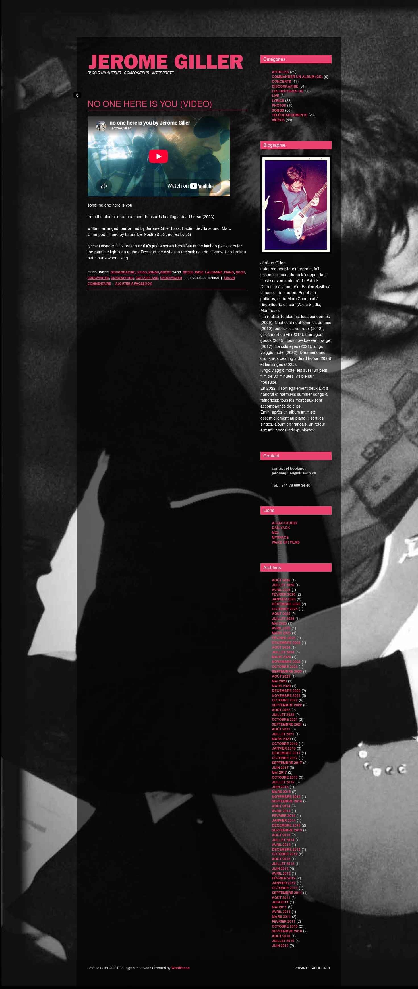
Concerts (281, 81)
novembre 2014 (286, 796)
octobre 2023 (285, 666)
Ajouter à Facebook (133, 283)
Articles (280, 71)
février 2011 (283, 921)
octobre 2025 (285, 608)
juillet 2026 (283, 584)
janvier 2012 (284, 882)
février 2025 (283, 637)
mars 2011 (281, 916)
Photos (279, 105)
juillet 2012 (283, 863)
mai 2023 (279, 681)
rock (240, 272)
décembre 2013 (286, 825)
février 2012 (283, 878)
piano (229, 272)
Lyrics (141, 272)
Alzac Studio (284, 522)
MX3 (275, 532)
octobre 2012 (285, 853)
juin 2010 (280, 945)
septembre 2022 (287, 704)
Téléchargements (289, 114)
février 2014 (283, 815)
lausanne (213, 272)
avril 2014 (281, 810)
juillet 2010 (283, 940)
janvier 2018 (284, 748)
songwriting (122, 278)
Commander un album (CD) (297, 76)
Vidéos (165, 272)
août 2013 (281, 834)
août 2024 (281, 647)
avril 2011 (281, 911)
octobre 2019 (285, 743)
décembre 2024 (286, 642)
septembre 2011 (287, 892)
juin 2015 (280, 786)
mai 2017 (279, 772)
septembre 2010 (287, 931)
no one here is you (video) (150, 103)
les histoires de (287, 91)
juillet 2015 (283, 781)
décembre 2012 (286, 849)
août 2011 (281, 897)
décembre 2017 (286, 752)
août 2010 (281, 935)
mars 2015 (281, 791)
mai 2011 (279, 906)
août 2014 (281, 805)
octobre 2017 (285, 757)
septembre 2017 (287, 762)
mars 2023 (281, 685)
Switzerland (147, 278)
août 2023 (281, 676)
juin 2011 (280, 902)
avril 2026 (281, 589)
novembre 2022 (286, 695)
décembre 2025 (286, 603)
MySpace (280, 537)
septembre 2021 (287, 724)
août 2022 (281, 709)
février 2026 (283, 594)
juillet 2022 (283, 714)
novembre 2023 (286, 661)
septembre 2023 (287, 671)
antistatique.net (315, 967)
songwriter (98, 278)
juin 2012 (280, 868)
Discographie (123, 272)
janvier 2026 (284, 599)
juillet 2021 (283, 733)
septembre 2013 (287, 830)
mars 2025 (281, 632)
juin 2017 (280, 767)
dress (188, 272)
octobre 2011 (285, 887)
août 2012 (281, 858)
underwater (171, 278)
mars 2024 (281, 656)
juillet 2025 (283, 618)
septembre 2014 (287, 801)
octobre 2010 (285, 926)
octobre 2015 (285, 777)
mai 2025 (279, 623)
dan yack (281, 527)
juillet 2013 (283, 839)
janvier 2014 (284, 820)
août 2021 (281, 729)
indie (199, 272)
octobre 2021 (285, 719)
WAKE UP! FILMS (286, 542)
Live (275, 95)
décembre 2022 (286, 690)
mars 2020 (281, 738)
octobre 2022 (285, 700)
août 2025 (281, 613)
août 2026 (281, 580)
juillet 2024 (283, 651)
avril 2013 (281, 844)
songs (153, 272)
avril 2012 (281, 873)
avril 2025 (281, 628)
